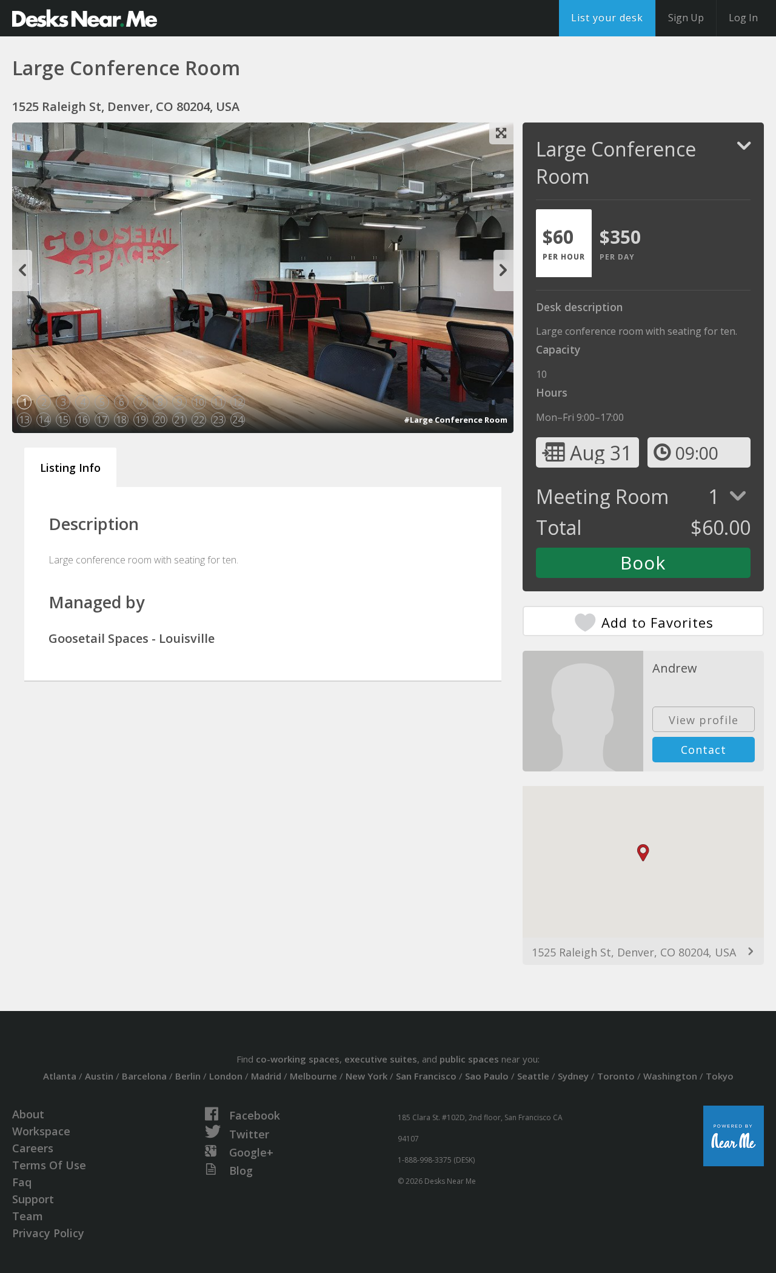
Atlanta (59, 1076)
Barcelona (144, 1076)
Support (33, 1199)
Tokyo (720, 1076)
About (28, 1114)
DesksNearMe (84, 18)
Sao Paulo (487, 1076)
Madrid (266, 1076)
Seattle (533, 1076)
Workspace (41, 1131)
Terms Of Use (49, 1165)
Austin (99, 1076)
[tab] (564, 243)
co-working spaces (298, 1059)
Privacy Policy (48, 1233)
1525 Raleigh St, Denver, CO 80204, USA (634, 952)
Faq (22, 1182)
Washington (670, 1076)
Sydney (573, 1076)
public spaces (469, 1059)
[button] (643, 853)
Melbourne (313, 1076)
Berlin (188, 1076)
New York (366, 1076)
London (225, 1076)
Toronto (616, 1076)
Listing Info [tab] (70, 467)
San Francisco (426, 1076)
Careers (32, 1148)
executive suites (380, 1059)
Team (27, 1216)
